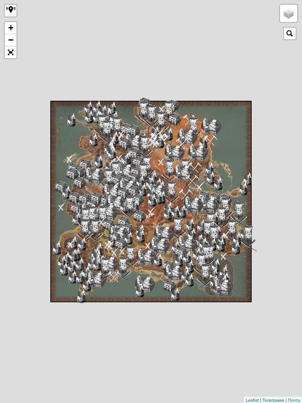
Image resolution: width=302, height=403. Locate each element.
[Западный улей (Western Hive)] (61, 187)
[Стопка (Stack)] (112, 192)
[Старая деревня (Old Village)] (203, 142)
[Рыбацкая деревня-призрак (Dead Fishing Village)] (169, 286)
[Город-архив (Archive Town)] (218, 183)
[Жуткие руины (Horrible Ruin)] (189, 280)
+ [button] (10, 28)
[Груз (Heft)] (198, 153)
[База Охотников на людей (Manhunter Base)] (123, 269)
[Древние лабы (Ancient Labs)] (140, 236)
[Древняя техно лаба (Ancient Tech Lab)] (56, 248)
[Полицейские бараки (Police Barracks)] (220, 245)
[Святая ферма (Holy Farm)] (134, 154)
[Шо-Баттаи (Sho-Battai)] (187, 137)
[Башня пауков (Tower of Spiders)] (226, 234)
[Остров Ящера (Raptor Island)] (70, 158)
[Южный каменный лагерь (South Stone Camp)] (195, 167)
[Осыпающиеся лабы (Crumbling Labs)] (191, 234)
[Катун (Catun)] (146, 257)
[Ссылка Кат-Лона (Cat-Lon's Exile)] (223, 287)
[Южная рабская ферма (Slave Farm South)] (114, 276)
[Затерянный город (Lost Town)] (210, 178)
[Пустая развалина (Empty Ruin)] (115, 252)
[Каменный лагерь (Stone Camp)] (183, 143)
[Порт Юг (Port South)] (211, 140)
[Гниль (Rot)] (123, 222)
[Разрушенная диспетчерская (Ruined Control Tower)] (175, 212)
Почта (294, 400)
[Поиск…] (290, 33)
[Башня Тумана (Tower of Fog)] (62, 206)
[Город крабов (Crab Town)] (248, 238)
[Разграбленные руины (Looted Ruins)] (209, 169)
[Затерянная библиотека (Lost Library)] (85, 272)
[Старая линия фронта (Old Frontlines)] (81, 244)
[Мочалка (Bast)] (159, 141)
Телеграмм (273, 400)
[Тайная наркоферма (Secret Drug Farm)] (177, 229)
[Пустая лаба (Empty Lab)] (91, 263)
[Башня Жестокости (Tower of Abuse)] (167, 213)
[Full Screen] (11, 52)
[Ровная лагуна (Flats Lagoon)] (164, 234)
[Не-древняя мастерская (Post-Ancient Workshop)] (66, 192)
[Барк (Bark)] (211, 127)
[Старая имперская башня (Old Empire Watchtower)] (236, 239)
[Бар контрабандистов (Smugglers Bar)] (151, 211)
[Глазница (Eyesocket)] (186, 194)
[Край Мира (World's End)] (134, 142)
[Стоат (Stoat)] (174, 153)
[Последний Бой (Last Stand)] (85, 231)
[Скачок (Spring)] (187, 244)
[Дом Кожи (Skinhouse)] (205, 276)
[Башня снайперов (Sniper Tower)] (224, 256)
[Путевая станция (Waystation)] (105, 270)
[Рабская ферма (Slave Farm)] (193, 180)
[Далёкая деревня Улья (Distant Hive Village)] (174, 119)
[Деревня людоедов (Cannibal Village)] (106, 133)
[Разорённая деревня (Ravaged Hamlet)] (156, 143)
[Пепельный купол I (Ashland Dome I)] (215, 265)
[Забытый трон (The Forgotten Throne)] (71, 244)
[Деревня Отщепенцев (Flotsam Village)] (124, 143)
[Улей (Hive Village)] (84, 198)
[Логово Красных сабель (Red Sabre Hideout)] (110, 245)
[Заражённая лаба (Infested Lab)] (128, 238)
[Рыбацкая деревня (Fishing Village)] (133, 130)
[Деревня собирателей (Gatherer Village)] (72, 174)
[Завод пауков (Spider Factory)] (243, 189)
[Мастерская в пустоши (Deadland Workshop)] (157, 198)
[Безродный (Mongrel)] (94, 176)
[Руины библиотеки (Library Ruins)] (72, 277)
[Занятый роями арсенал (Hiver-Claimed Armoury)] (189, 266)
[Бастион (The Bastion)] (160, 124)
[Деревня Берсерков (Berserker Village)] (95, 231)
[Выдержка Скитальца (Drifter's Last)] (96, 280)
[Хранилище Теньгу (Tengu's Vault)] (170, 172)
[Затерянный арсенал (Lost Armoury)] (61, 262)
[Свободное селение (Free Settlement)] (190, 225)
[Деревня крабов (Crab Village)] (232, 232)
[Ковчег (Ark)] (221, 219)
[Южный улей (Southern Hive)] (174, 273)
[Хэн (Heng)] (183, 173)
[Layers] (288, 13)
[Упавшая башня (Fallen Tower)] (88, 108)
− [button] (10, 40)
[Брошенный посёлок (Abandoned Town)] (80, 277)
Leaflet (252, 400)
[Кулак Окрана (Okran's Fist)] (144, 148)
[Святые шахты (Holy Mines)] (123, 193)
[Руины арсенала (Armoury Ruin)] (186, 257)
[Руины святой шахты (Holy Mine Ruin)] (142, 190)
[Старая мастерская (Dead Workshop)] (235, 248)
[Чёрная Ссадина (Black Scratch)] (209, 205)
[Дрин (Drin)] (168, 134)
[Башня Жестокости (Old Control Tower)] (181, 211)
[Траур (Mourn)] (159, 246)
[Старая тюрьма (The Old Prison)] (157, 260)
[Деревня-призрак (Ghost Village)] (126, 129)
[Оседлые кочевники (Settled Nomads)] (139, 216)
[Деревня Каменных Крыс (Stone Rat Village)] (120, 244)
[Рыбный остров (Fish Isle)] (145, 284)
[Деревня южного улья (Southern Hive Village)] (181, 252)
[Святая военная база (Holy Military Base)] (109, 181)
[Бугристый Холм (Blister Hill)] (125, 172)
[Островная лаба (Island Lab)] (139, 291)
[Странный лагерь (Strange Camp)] (200, 186)
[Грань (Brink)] (193, 205)
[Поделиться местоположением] (11, 11)
